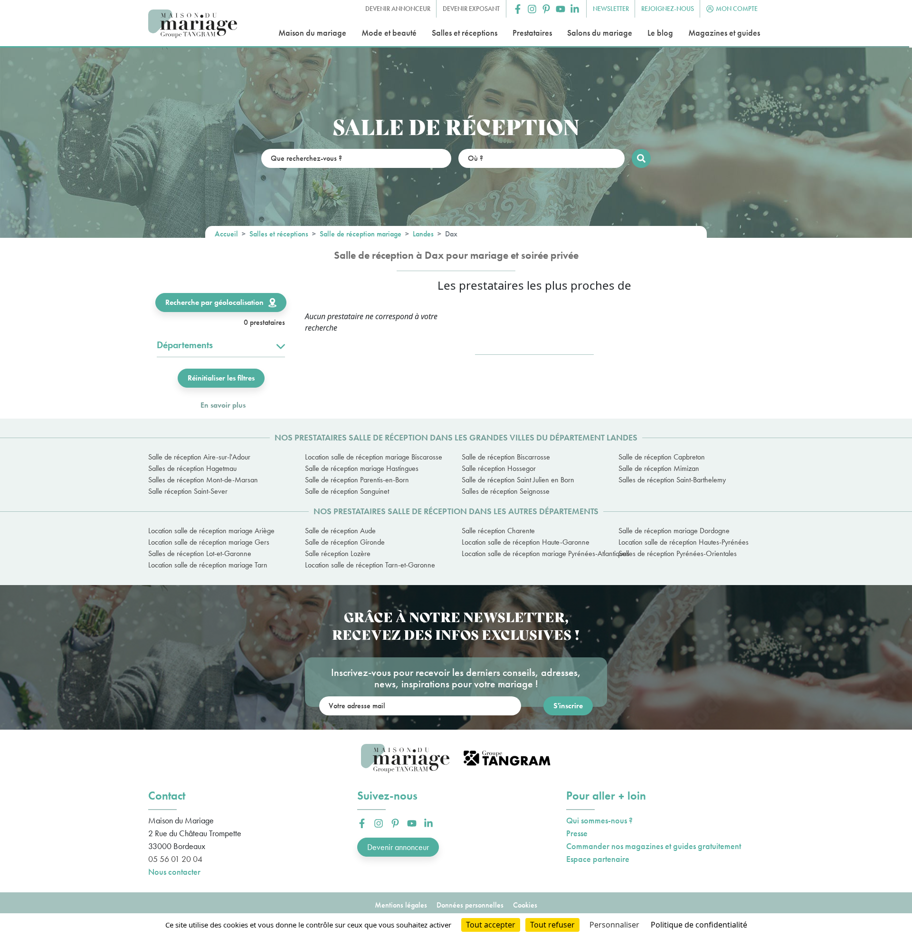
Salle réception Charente (498, 531)
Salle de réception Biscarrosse (506, 457)
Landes (423, 234)
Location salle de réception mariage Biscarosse (373, 457)
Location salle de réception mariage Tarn (207, 565)
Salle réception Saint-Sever (188, 491)
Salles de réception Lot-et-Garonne (199, 553)
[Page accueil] (192, 24)
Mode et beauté (389, 32)
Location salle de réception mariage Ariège (211, 531)
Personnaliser (614, 924)
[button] (517, 9)
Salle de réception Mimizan (658, 468)
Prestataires (532, 32)
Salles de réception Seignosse (506, 491)
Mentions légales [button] (401, 905)
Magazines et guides (724, 32)
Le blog (660, 32)
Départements (185, 345)
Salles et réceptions (464, 32)
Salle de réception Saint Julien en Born (518, 480)
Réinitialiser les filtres (221, 378)
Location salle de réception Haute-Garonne (525, 542)
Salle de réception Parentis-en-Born (357, 480)
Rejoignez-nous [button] (667, 8)
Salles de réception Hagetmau (192, 468)
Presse (577, 833)
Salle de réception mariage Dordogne (674, 531)
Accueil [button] (226, 234)
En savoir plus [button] (223, 405)
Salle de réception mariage (360, 234)
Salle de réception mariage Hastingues (361, 468)
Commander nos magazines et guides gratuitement (653, 845)
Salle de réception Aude (340, 531)
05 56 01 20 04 (175, 858)
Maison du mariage (312, 32)
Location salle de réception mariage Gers (208, 542)
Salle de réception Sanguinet (347, 491)
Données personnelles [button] (470, 905)
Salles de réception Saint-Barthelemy (672, 480)
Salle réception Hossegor (499, 468)
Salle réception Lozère (337, 553)
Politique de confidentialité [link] (699, 924)
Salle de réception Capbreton (661, 457)
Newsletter (611, 8)
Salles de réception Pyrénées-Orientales (677, 553)
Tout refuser (552, 924)
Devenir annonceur (398, 846)
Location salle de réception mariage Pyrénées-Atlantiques (534, 553)
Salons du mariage (599, 32)
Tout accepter (490, 924)
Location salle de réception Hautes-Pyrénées (683, 542)
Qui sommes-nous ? (599, 820)
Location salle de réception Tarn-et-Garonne (370, 565)
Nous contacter (174, 871)
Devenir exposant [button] (471, 8)
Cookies (525, 905)
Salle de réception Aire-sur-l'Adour (199, 457)
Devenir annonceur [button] (397, 8)
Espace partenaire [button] (597, 858)
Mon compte (737, 8)
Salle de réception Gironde (345, 542)
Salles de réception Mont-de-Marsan (203, 480)
